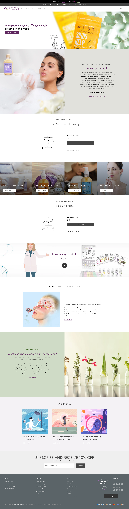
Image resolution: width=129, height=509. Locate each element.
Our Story (27, 8)
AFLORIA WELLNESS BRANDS (19, 504)
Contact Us (38, 496)
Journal (45, 8)
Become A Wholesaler (41, 489)
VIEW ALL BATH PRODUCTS (97, 96)
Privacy (69, 493)
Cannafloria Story (40, 484)
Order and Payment (72, 486)
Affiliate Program (40, 491)
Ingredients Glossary (41, 486)
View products (9, 190)
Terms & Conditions (72, 496)
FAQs (37, 493)
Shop (22, 8)
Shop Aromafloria (12, 32)
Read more (27, 443)
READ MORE (32, 377)
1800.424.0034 (33, 504)
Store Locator (70, 484)
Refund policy (9, 489)
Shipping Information (72, 489)
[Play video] (64, 265)
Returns (69, 491)
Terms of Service (10, 486)
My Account (70, 481)
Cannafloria (9, 484)
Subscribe (80, 465)
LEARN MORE (68, 320)
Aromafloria (9, 481)
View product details (73, 150)
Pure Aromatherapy (36, 8)
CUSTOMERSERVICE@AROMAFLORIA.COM (51, 504)
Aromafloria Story (40, 481)
